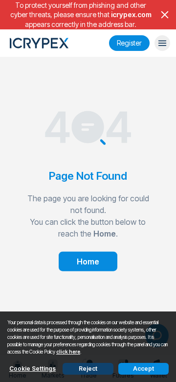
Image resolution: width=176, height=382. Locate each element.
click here (68, 352)
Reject (88, 368)
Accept (143, 368)
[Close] (165, 15)
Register (129, 43)
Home (88, 261)
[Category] (162, 43)
